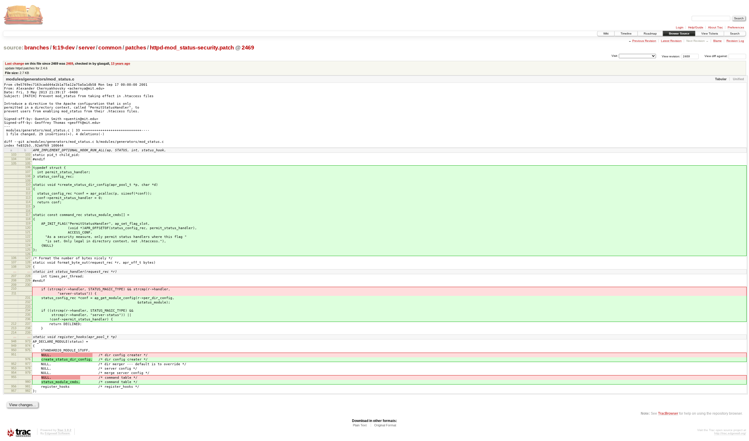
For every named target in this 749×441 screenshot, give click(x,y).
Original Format (385, 425)
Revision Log (735, 40)
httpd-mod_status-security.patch (192, 47)
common (109, 47)
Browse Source (679, 33)
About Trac (715, 27)
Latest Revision (671, 40)
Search (735, 33)
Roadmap (650, 33)
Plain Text (360, 425)
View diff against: (717, 56)
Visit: (614, 55)
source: (13, 47)
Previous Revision (644, 40)
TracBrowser (668, 413)
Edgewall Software (57, 433)
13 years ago (120, 63)
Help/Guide (695, 27)
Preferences (736, 27)
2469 (248, 47)
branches (36, 47)
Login (679, 27)
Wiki (606, 33)
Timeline (626, 33)
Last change (14, 63)
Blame (717, 40)
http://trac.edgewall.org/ (730, 433)
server (86, 47)
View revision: (671, 56)
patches (135, 47)
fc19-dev (64, 47)
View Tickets (709, 33)
